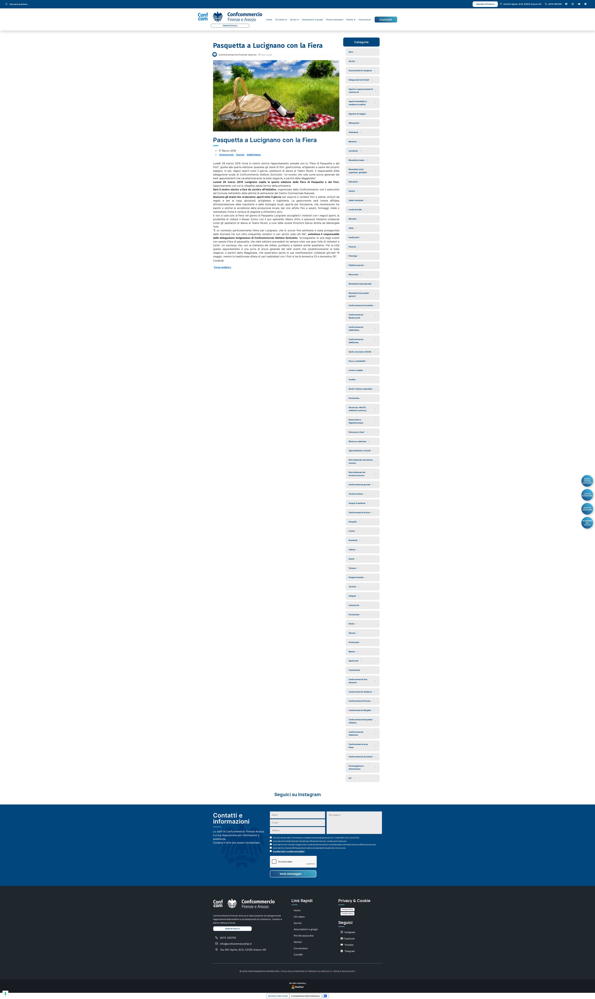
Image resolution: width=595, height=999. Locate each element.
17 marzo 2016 (266, 55)
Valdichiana (254, 154)
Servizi (298, 923)
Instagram (349, 932)
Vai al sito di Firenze (485, 4)
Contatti (386, 19)
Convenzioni (365, 19)
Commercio (226, 154)
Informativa (296, 837)
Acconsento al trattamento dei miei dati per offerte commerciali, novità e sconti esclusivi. (310, 841)
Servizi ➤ (294, 19)
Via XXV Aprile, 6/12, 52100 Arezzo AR (522, 4)
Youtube (349, 944)
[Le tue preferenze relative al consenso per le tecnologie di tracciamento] (5, 994)
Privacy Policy (347, 909)
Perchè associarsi (304, 935)
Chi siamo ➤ (281, 19)
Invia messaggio (291, 873)
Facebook (349, 938)
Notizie (298, 942)
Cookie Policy (347, 913)
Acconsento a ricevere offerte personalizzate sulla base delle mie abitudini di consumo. (309, 848)
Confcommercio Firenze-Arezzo (237, 54)
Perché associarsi (334, 19)
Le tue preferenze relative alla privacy (305, 996)
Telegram (349, 951)
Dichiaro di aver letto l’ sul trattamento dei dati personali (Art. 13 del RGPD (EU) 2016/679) (316, 837)
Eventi (240, 154)
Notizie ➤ (351, 19)
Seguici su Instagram (297, 794)
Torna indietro (222, 267)
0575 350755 (555, 4)
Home (269, 19)
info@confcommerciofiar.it (235, 943)
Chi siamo (299, 916)
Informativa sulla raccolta (278, 996)
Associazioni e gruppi (312, 19)
